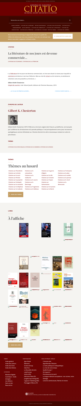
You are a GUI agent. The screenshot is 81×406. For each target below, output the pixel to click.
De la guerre (46, 372)
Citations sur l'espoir (47, 180)
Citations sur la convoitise (15, 184)
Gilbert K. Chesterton (22, 110)
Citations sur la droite (14, 173)
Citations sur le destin (48, 177)
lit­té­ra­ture (13, 73)
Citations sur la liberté (48, 189)
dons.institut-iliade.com (63, 36)
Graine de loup (28, 366)
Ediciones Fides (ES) (30, 376)
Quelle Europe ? (47, 370)
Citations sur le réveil (64, 180)
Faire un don (9, 383)
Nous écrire (8, 385)
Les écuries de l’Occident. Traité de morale (45, 29)
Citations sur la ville (47, 175)
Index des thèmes (16, 194)
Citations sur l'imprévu (63, 29)
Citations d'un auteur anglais (16, 147)
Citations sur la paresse (64, 177)
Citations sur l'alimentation (45, 183)
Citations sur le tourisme (48, 187)
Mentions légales (10, 374)
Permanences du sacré (50, 374)
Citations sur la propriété (15, 180)
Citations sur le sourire (31, 180)
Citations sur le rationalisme (29, 172)
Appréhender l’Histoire (49, 363)
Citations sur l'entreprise (65, 171)
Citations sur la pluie (63, 173)
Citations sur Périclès (14, 177)
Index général (9, 361)
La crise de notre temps (50, 368)
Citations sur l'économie (15, 61)
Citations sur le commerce (32, 147)
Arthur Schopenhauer (40, 25)
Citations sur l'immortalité (38, 27)
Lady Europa (28, 372)
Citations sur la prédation (26, 29)
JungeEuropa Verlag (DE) (31, 378)
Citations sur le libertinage (29, 183)
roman (48, 76)
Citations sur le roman (46, 147)
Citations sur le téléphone (15, 187)
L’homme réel (47, 361)
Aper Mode (27, 361)
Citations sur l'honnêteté (15, 171)
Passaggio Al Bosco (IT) (31, 383)
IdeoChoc (27, 368)
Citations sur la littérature (30, 61)
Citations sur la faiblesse (32, 189)
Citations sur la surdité (64, 175)
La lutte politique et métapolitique (53, 366)
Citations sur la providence (54, 27)
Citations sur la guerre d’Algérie (48, 172)
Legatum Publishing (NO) (31, 381)
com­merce (11, 76)
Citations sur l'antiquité (15, 182)
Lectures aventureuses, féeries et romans (55, 381)
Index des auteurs (10, 363)
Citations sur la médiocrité (29, 176)
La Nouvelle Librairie (30, 370)
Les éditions (8, 381)
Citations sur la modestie (15, 189)
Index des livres (16, 345)
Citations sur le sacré (14, 175)
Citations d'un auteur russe (54, 25)
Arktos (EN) (27, 374)
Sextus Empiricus (26, 27)
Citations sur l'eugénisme (27, 25)
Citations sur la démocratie (62, 183)
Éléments (27, 363)
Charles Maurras (15, 25)
